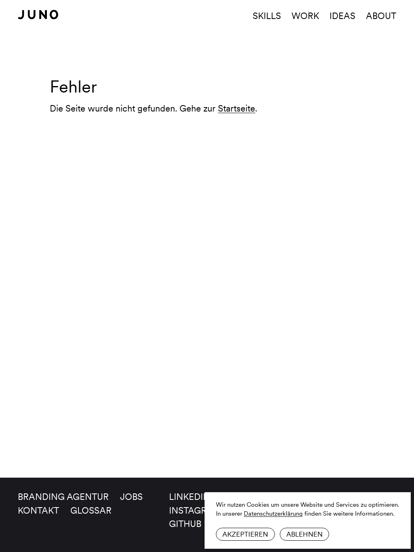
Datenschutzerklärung (273, 513)
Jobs (131, 496)
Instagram (195, 510)
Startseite (236, 108)
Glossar (91, 510)
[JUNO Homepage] (38, 14)
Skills (267, 16)
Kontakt (38, 510)
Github (185, 523)
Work (305, 16)
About (381, 16)
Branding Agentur (63, 496)
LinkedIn (189, 496)
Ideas (342, 16)
